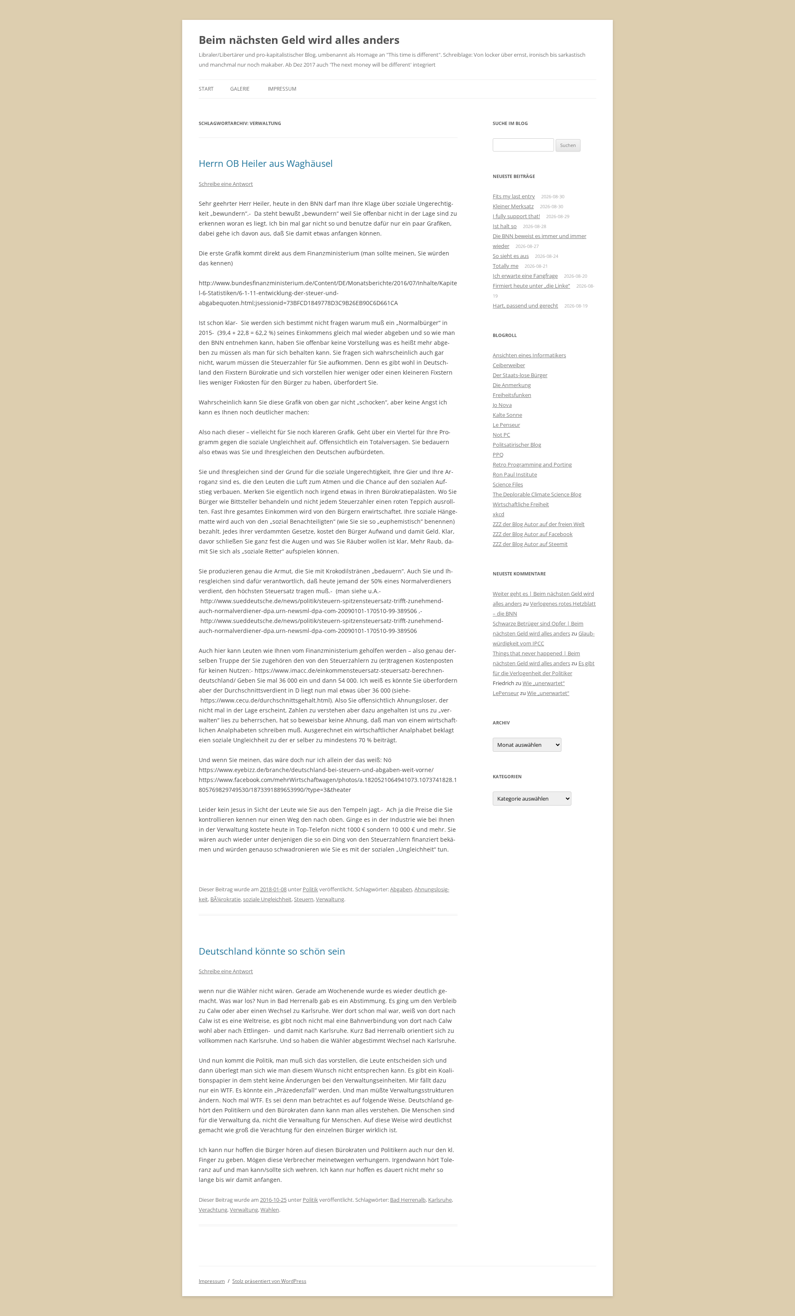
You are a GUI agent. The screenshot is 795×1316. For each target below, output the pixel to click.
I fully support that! (516, 216)
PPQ (498, 454)
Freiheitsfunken (512, 395)
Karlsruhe (440, 1199)
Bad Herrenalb (408, 1199)
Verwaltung (330, 899)
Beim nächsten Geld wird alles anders (299, 39)
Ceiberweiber (509, 365)
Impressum (282, 88)
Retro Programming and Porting (532, 464)
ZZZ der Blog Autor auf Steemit (530, 544)
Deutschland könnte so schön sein (272, 951)
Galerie (240, 88)
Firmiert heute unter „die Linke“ (531, 285)
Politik (310, 889)
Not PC (501, 434)
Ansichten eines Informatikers (529, 355)
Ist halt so (505, 226)
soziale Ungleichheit (267, 899)
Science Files (508, 484)
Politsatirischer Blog (517, 444)
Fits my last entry (514, 196)
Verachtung (213, 1209)
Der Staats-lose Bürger (520, 375)
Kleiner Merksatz (513, 206)
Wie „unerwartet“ (544, 683)
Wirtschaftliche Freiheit (521, 504)
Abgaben (401, 889)
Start (206, 88)
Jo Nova (502, 405)
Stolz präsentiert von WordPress (269, 1281)
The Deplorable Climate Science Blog (537, 494)
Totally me (505, 265)
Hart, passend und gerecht (525, 305)
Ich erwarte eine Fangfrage (525, 275)
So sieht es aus (511, 256)
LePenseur (506, 693)
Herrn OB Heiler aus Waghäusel (266, 163)
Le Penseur (506, 424)
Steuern (303, 899)
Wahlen (269, 1209)
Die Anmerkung (512, 385)
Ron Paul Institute (515, 474)
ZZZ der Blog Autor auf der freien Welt (539, 524)
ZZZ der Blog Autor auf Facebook (533, 534)
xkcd (498, 514)
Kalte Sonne (507, 415)
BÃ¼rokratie (225, 899)
